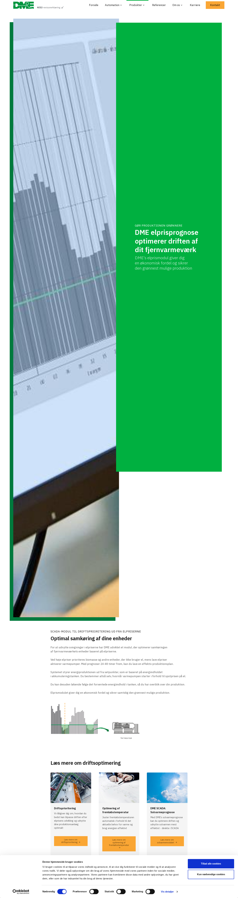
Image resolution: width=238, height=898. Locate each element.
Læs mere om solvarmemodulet (165, 841)
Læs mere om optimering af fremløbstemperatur (119, 842)
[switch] (94, 891)
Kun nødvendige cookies (211, 874)
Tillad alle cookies (211, 863)
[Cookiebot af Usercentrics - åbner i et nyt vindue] (21, 891)
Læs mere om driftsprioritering (69, 841)
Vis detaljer (167, 891)
